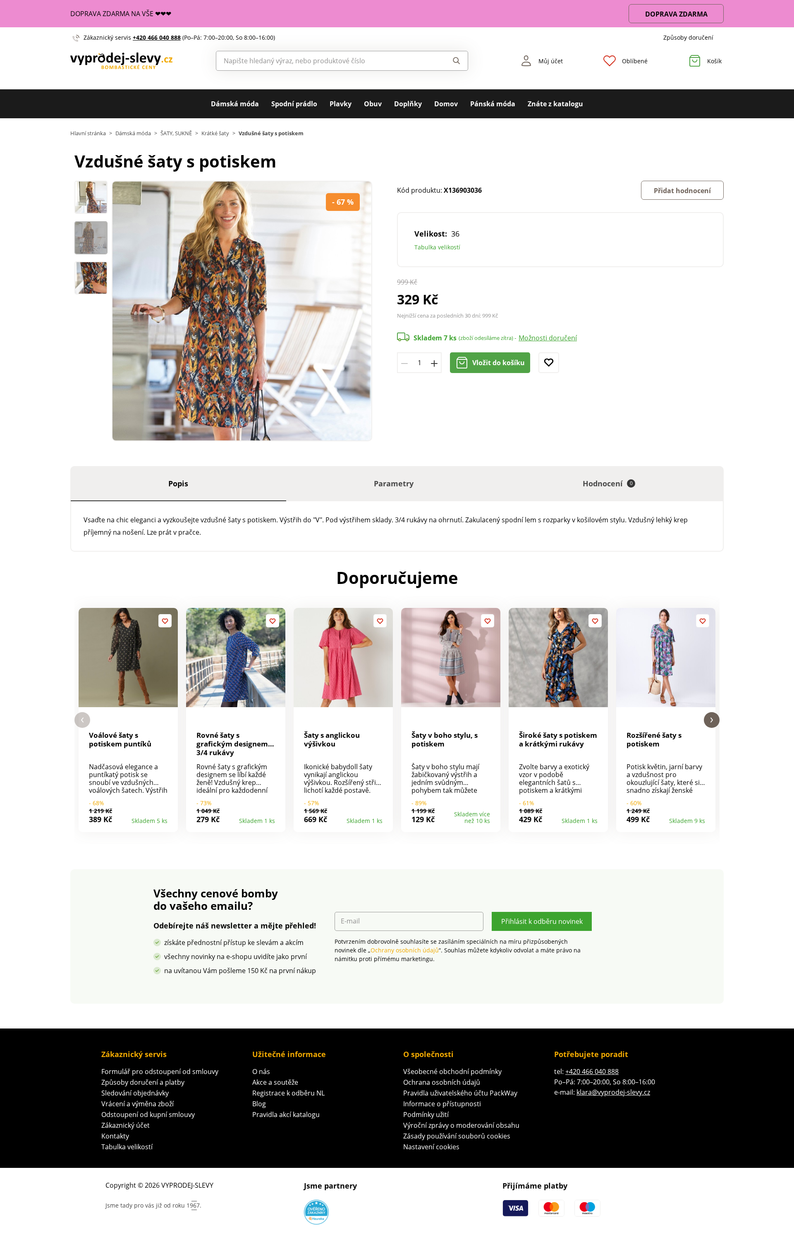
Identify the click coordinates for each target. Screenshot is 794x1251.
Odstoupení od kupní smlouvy (148, 1114)
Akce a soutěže (275, 1082)
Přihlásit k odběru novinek (542, 921)
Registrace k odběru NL (288, 1093)
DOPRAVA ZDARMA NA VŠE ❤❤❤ (120, 13)
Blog (259, 1103)
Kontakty (115, 1136)
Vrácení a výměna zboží (137, 1103)
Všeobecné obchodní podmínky (452, 1071)
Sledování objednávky (135, 1093)
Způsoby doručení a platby (142, 1082)
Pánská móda (492, 103)
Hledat (448, 60)
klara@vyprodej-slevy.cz (613, 1092)
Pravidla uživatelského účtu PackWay (460, 1093)
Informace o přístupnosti (442, 1103)
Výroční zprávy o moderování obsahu (461, 1125)
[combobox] (323, 60)
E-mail (350, 921)
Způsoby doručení (688, 37)
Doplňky (408, 103)
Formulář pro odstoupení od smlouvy (159, 1071)
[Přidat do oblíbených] (548, 362)
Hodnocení (608, 483)
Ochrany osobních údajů (405, 950)
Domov (446, 103)
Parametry (394, 483)
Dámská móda (235, 103)
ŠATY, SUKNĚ (176, 133)
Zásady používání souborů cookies (456, 1136)
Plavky (341, 103)
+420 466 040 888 (157, 37)
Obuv (373, 103)
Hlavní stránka (88, 133)
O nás (261, 1071)
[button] (82, 720)
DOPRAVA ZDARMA (676, 14)
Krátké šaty (215, 133)
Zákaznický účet (125, 1125)
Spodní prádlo (294, 103)
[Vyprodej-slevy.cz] (121, 61)
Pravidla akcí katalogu (286, 1114)
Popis (178, 483)
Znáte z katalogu (555, 103)
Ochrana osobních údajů (441, 1082)
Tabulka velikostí (437, 247)
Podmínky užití (426, 1114)
